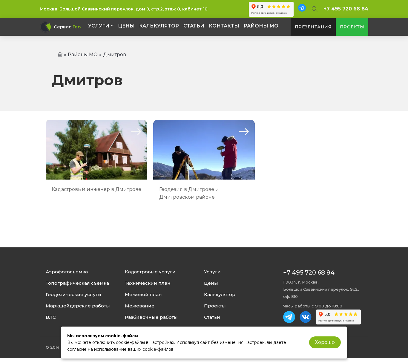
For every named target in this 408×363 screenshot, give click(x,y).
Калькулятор (159, 26)
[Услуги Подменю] (112, 26)
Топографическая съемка (77, 283)
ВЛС (51, 317)
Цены (126, 26)
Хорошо (325, 342)
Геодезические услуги (73, 294)
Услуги (98, 26)
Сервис (67, 27)
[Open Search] (314, 9)
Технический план (148, 283)
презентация (313, 27)
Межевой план (143, 294)
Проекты (215, 306)
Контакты (224, 26)
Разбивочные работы (151, 317)
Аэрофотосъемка (67, 272)
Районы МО (261, 26)
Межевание (139, 306)
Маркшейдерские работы (78, 306)
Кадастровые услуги (150, 272)
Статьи (193, 26)
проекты (352, 27)
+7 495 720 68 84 (345, 9)
